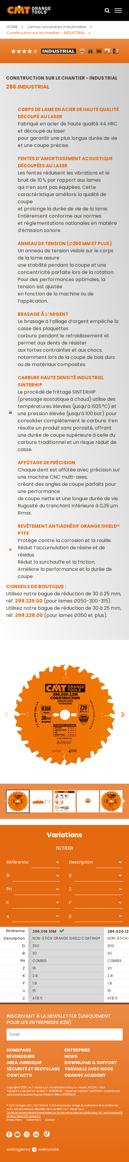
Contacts (19, 1075)
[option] (64, 715)
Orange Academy (85, 1075)
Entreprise (77, 1050)
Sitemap (50, 1120)
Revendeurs (20, 1056)
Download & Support (90, 1063)
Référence (17, 862)
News (70, 1056)
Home (12, 27)
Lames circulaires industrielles (57, 27)
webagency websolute (33, 1149)
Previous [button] (6, 715)
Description (81, 862)
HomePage (19, 1050)
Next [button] (123, 715)
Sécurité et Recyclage (33, 1069)
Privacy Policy (14, 1120)
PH (9, 889)
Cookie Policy (34, 1120)
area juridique (24, 1063)
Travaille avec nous (88, 1069)
